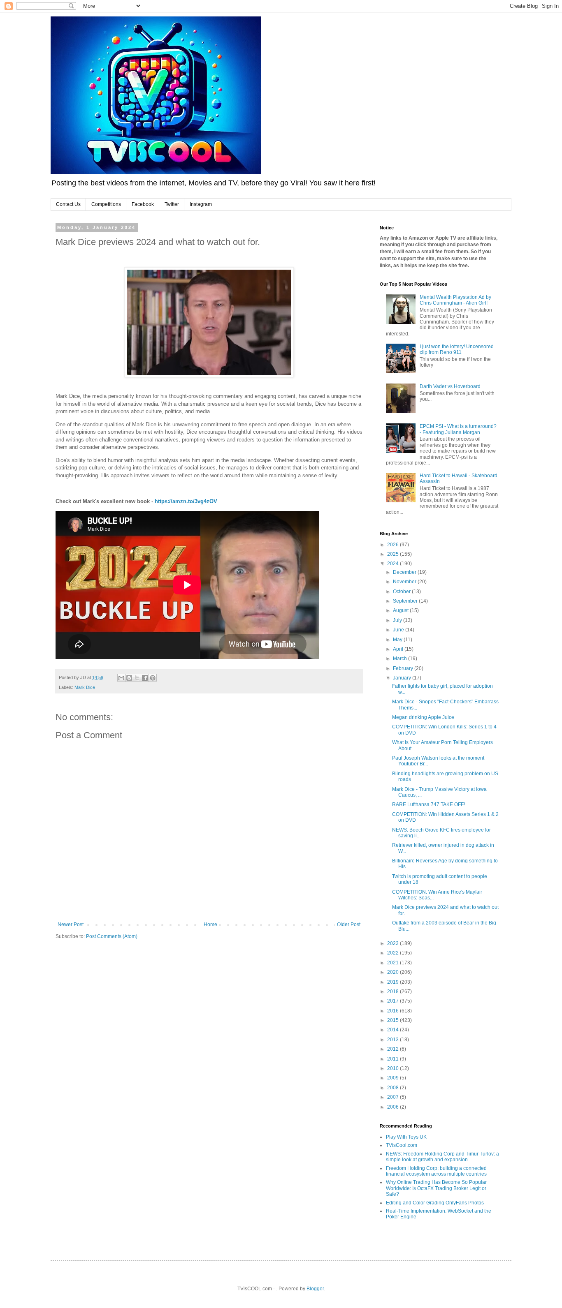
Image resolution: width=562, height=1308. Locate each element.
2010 (393, 1068)
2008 (393, 1088)
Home (210, 924)
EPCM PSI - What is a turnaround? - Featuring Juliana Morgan (458, 429)
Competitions (106, 204)
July (398, 620)
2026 (393, 545)
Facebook (143, 204)
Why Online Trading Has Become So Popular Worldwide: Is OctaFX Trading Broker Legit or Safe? (436, 1188)
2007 (393, 1097)
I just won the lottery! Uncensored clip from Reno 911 (457, 349)
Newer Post (71, 924)
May (398, 639)
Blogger (315, 1289)
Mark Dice (84, 687)
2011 (393, 1059)
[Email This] (121, 678)
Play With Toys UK (406, 1137)
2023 (393, 943)
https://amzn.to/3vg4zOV (186, 501)
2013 (393, 1039)
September (406, 601)
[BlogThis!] (129, 678)
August (401, 610)
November (405, 582)
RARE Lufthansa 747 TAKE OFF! (428, 804)
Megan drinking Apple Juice (423, 717)
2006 (393, 1107)
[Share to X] (137, 678)
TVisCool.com (401, 1145)
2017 (393, 1001)
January (402, 678)
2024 (393, 563)
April (398, 649)
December (405, 572)
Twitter (172, 204)
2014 (393, 1030)
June (399, 630)
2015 (393, 1020)
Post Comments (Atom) (111, 936)
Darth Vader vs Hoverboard (450, 386)
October (402, 591)
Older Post (348, 924)
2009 (393, 1078)
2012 (393, 1049)
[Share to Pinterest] (153, 678)
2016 (393, 1011)
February (403, 668)
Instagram (201, 204)
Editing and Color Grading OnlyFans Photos (435, 1203)
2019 (393, 982)
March (400, 658)
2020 (393, 972)
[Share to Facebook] (145, 678)
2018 (393, 991)
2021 (393, 963)
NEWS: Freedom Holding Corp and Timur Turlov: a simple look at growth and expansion (442, 1156)
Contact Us (68, 204)
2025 (393, 554)
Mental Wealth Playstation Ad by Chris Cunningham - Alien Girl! (455, 300)
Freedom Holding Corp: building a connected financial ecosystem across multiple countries (436, 1171)
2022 (393, 953)
